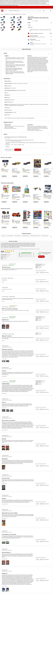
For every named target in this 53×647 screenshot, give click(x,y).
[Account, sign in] (45, 10)
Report (23, 144)
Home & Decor (33, 0)
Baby (15, 1)
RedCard (7, 5)
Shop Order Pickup (39, 4)
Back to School (10, 0)
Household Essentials (10, 1)
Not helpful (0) (19, 144)
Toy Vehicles (24, 14)
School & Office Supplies (42, 1)
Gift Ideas (30, 2)
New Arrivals (11, 4)
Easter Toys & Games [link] (45, 235)
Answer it (7, 146)
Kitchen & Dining (39, 0)
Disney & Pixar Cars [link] (17, 235)
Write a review (41, 256)
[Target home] (2, 10)
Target (2, 14)
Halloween (18, 0)
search (40, 10)
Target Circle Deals (28, 4)
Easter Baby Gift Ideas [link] (25, 235)
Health (33, 1)
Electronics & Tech (6, 2)
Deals (4, 4)
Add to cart (30, 27)
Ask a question (18, 149)
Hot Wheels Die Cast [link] (10, 235)
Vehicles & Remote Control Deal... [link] (35, 235)
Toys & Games (6, 14)
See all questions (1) (9, 149)
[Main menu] (6, 10)
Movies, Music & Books (19, 2)
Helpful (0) (15, 144)
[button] (30, 20)
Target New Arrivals (3, 0)
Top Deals (23, 4)
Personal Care (21, 1)
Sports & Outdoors (27, 1)
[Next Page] (52, 168)
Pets (31, 1)
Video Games (12, 2)
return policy (32, 130)
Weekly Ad (34, 4)
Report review (46, 272)
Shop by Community (39, 2)
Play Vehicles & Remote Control (15, 14)
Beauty (17, 1)
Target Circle (11, 5)
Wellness (36, 1)
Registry (4, 5)
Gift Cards (34, 2)
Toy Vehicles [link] (3, 235)
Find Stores (16, 5)
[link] (30, 20)
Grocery (4, 1)
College (14, 0)
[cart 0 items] (51, 10)
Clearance (7, 4)
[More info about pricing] (51, 23)
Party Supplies (26, 2)
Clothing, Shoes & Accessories (25, 0)
